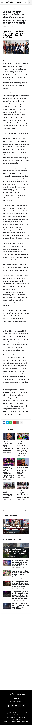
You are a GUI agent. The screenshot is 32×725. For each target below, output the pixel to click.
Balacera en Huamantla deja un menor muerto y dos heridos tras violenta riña (20, 606)
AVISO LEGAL (25, 722)
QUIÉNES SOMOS (12, 717)
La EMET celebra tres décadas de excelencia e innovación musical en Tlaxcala (22, 471)
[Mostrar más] (21, 422)
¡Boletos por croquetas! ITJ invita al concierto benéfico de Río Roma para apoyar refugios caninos (9, 472)
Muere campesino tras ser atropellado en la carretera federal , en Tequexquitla (20, 563)
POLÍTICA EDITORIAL (16, 720)
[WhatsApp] (10, 422)
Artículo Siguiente (25, 511)
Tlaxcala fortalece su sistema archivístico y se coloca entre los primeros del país (23, 494)
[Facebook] (4, 422)
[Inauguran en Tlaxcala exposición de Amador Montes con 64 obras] (9, 485)
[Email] (17, 422)
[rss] (23, 705)
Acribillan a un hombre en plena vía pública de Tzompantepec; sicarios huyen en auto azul (20, 584)
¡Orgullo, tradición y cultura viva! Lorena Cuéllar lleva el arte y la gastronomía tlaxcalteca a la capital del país (22, 447)
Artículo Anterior (6, 511)
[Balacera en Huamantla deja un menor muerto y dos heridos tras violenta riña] (7, 606)
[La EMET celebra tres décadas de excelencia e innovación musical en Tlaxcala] (23, 462)
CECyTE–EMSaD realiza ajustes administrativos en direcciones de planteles (20, 573)
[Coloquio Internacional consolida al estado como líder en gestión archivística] (9, 436)
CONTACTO (22, 717)
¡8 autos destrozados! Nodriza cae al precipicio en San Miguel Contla (15, 551)
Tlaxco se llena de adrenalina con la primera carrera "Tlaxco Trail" (16, 527)
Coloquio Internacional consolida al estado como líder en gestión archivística (8, 446)
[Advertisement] (16, 633)
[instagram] (19, 705)
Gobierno (15, 8)
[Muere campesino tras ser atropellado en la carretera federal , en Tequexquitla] (7, 563)
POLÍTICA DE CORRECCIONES (11, 722)
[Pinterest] (14, 422)
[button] (2, 2)
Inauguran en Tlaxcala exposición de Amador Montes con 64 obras (8, 494)
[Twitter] (7, 422)
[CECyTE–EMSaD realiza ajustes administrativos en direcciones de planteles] (7, 573)
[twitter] (12, 705)
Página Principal (7, 8)
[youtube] (16, 705)
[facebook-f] (8, 705)
